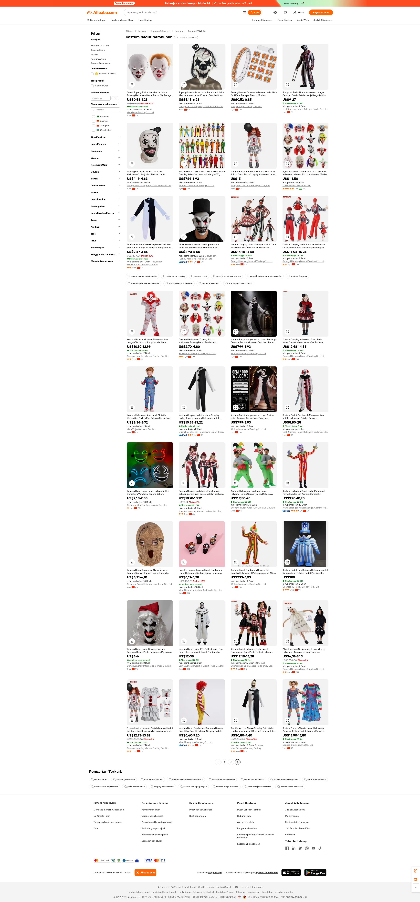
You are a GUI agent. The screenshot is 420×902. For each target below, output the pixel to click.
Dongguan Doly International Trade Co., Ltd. (149, 665)
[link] (415, 871)
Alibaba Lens (112, 872)
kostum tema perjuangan (195, 787)
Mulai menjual (292, 816)
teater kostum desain (254, 779)
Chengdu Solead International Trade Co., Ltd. (149, 584)
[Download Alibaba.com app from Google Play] (315, 872)
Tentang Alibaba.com (105, 802)
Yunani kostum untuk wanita (144, 276)
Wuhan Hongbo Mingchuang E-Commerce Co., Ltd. (305, 507)
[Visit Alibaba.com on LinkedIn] (294, 848)
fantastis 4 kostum (210, 283)
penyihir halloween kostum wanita (266, 276)
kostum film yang (299, 276)
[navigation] (105, 397)
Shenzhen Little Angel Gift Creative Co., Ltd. (253, 507)
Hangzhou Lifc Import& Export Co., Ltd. (250, 185)
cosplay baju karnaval (164, 787)
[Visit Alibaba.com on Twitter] (300, 848)
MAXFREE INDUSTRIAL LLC (297, 185)
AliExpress (163, 887)
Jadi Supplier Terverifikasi (298, 828)
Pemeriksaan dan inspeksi (154, 834)
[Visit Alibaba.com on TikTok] (320, 848)
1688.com (176, 887)
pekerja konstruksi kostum (228, 276)
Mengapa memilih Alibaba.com (109, 809)
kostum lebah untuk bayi (292, 787)
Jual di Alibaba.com (295, 809)
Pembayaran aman (150, 809)
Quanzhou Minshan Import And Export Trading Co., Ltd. (202, 432)
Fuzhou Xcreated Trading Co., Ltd (195, 258)
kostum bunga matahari (227, 787)
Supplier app (215, 872)
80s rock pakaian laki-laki (240, 283)
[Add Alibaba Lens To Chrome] (145, 872)
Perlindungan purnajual (153, 828)
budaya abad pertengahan (286, 779)
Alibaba (129, 31)
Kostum (179, 31)
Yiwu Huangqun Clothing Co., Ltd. (196, 742)
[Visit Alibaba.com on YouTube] (313, 848)
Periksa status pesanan (297, 822)
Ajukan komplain (245, 822)
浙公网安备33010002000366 (263, 897)
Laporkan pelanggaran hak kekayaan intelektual (255, 836)
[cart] (285, 13)
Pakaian (142, 31)
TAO (235, 887)
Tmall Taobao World (194, 887)
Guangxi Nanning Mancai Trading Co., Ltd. (252, 261)
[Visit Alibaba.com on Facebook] (287, 848)
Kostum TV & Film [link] (197, 31)
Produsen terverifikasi (200, 809)
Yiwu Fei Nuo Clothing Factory (142, 264)
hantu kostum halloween (223, 779)
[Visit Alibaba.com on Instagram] (307, 848)
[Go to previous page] (218, 762)
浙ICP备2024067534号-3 (294, 897)
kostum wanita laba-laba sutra (145, 283)
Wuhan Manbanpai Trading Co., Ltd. (196, 185)
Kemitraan (290, 834)
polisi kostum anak (136, 787)
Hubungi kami (244, 816)
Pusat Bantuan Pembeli (249, 809)
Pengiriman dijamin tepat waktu (157, 822)
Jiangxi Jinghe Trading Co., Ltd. (246, 106)
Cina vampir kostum (153, 779)
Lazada (210, 887)
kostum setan (100, 779)
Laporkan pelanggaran (248, 843)
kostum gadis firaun (125, 779)
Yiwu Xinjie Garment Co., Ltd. (141, 429)
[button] (244, 12)
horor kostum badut (316, 779)
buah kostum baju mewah (106, 787)
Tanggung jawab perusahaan (108, 822)
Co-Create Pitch (102, 816)
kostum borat (200, 276)
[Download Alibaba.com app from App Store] (291, 872)
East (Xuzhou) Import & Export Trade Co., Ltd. (305, 109)
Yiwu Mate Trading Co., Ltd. (140, 112)
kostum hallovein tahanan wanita (187, 779)
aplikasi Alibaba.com (267, 872)
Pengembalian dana (247, 828)
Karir (96, 828)
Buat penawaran (197, 816)
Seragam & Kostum (160, 31)
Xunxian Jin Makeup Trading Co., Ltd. (197, 353)
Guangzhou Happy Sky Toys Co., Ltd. (301, 586)
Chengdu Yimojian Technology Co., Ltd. (147, 505)
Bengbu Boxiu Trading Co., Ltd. (298, 745)
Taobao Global (223, 887)
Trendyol (245, 887)
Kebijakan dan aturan (151, 841)
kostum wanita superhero (180, 283)
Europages (257, 887)
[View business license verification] (239, 897)
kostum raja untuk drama (259, 787)
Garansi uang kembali (152, 816)
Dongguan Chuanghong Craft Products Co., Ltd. (202, 106)
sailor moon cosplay (176, 276)
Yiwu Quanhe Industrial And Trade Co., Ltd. (200, 590)
